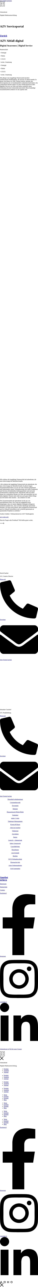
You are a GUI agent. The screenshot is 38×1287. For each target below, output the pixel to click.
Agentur (6, 1072)
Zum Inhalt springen (6, 1)
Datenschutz (3, 887)
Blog (5, 1100)
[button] (19, 872)
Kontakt (6, 1098)
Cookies (2, 890)
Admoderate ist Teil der (11, 1049)
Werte (5, 1095)
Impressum (3, 884)
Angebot (6, 1070)
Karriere (6, 1096)
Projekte (6, 1069)
